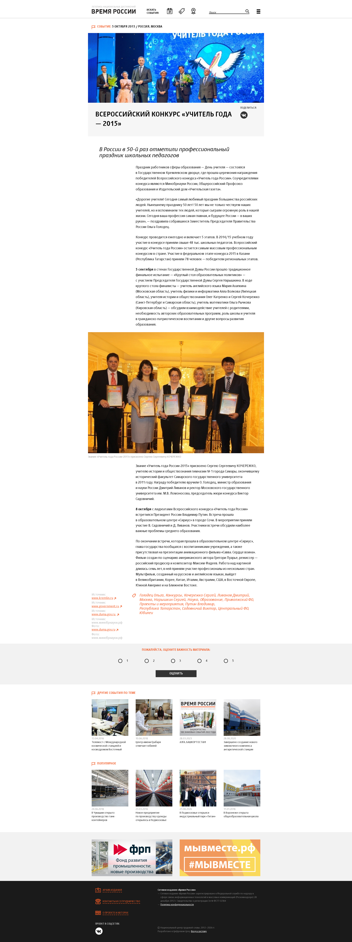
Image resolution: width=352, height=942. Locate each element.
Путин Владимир (199, 604)
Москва (145, 600)
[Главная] (114, 10)
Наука (192, 600)
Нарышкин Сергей (169, 600)
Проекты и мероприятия (161, 604)
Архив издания (112, 890)
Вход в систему (199, 931)
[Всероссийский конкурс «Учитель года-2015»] (176, 68)
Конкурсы (174, 595)
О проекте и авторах (115, 913)
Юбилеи (146, 613)
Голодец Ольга (151, 595)
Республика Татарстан (159, 608)
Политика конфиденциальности (177, 905)
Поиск (212, 12)
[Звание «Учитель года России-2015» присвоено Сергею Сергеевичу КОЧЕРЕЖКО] (176, 392)
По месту (193, 11)
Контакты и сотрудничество (121, 901)
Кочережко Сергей (199, 595)
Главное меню (258, 11)
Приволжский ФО (238, 600)
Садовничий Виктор (199, 608)
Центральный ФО (233, 608)
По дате (169, 11)
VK (244, 115)
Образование (211, 600)
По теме (181, 11)
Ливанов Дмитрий (233, 595)
